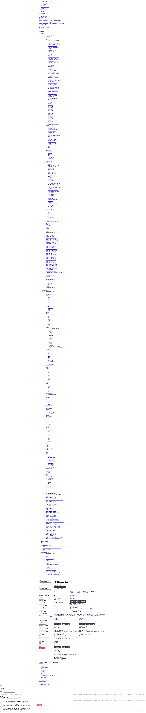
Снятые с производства (53, 91)
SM (48, 220)
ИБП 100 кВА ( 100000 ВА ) (52, 239)
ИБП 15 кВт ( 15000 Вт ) (51, 243)
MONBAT (48, 469)
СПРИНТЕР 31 (51, 194)
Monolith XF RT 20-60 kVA (53, 87)
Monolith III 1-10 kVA (52, 83)
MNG (49, 386)
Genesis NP (50, 465)
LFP (49, 297)
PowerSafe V (50, 459)
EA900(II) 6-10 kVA (52, 61)
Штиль (47, 210)
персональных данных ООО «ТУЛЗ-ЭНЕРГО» (112, 689)
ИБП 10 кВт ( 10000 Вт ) (51, 238)
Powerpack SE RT (52, 158)
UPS (49, 324)
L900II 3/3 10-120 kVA (53, 144)
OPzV (49, 380)
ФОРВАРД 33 (51, 168)
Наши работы (44, 4)
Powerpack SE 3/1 (52, 159)
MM (49, 384)
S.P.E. (44, 544)
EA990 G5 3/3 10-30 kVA (53, 40)
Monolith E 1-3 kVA (52, 76)
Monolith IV (50, 69)
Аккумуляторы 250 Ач (51, 534)
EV (48, 301)
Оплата (42, 11)
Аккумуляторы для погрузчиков (53, 513)
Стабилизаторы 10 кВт (51, 570)
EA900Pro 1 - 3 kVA (52, 48)
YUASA (47, 483)
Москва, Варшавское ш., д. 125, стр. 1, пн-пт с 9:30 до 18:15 (52, 23)
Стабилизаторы (44, 552)
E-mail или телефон (4, 697)
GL (48, 420)
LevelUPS (50, 153)
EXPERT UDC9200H (52, 95)
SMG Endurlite (51, 361)
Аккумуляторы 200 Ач (51, 501)
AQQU (47, 293)
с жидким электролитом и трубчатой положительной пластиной (63, 395)
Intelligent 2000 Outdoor (53, 70)
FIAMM (47, 352)
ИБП (42, 33)
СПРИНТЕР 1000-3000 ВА (53, 191)
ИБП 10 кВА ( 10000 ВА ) (51, 236)
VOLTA (47, 443)
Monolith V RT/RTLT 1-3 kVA (54, 80)
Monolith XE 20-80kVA (53, 90)
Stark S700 (50, 413)
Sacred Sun (48, 397)
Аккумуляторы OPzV (50, 507)
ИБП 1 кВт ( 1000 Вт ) (50, 235)
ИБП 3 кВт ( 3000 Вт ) (51, 253)
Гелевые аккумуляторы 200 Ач (53, 518)
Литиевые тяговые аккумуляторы (53, 520)
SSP (49, 401)
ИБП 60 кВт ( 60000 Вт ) (51, 265)
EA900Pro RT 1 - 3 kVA (53, 50)
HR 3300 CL (50, 107)
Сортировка (56, 590)
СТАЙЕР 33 (50, 202)
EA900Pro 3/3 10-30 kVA (53, 57)
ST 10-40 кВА (51, 217)
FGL (49, 354)
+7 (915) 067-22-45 (44, 680)
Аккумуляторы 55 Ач (50, 530)
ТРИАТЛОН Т (51, 180)
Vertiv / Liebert (49, 229)
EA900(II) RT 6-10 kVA (53, 58)
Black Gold (50, 308)
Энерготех (48, 561)
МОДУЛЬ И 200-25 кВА (53, 186)
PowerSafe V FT (51, 460)
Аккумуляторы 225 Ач (51, 502)
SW (48, 212)
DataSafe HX (50, 463)
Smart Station (51, 65)
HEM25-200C (51, 110)
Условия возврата (45, 7)
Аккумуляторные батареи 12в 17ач (53, 494)
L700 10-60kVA (51, 127)
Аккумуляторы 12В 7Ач (51, 498)
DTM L (51, 332)
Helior (47, 227)
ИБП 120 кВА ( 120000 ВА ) (52, 240)
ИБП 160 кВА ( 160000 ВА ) (52, 245)
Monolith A (50, 68)
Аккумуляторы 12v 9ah (51, 497)
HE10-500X (50, 106)
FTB (49, 404)
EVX (49, 323)
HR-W (51, 335)
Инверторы (43, 273)
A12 (48, 304)
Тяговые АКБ (48, 523)
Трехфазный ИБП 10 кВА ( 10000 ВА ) (54, 272)
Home (49, 55)
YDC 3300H (50, 102)
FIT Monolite (50, 358)
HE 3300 (50, 103)
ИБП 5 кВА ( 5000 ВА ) (51, 260)
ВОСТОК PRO (48, 486)
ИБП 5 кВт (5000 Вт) (50, 261)
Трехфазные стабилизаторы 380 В (53, 572)
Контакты (43, 8)
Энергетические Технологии (52, 221)
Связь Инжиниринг (50, 209)
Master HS (50, 120)
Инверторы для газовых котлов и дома (52, 548)
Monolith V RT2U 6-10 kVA (53, 81)
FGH (49, 356)
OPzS (49, 375)
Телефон (2, 688)
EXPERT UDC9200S (52, 94)
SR (48, 216)
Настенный (45, 613)
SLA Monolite (51, 364)
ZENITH (47, 485)
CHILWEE (48, 306)
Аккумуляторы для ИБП (51, 511)
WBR (47, 445)
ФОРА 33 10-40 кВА (52, 175)
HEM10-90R (50, 109)
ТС (48, 490)
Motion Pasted (51, 476)
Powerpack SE (51, 157)
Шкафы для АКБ (44, 541)
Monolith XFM (51, 66)
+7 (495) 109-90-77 (43, 677)
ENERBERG (48, 349)
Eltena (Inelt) (48, 63)
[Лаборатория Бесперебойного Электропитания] (50, 20)
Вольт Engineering (50, 559)
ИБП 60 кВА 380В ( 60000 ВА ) (52, 264)
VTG (49, 435)
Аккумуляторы (44, 290)
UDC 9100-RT (51, 96)
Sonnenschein (49, 408)
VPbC (49, 417)
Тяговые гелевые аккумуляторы (53, 527)
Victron (47, 231)
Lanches (47, 125)
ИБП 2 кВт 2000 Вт (50, 247)
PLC (49, 424)
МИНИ (49, 164)
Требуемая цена (3, 699)
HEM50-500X (51, 113)
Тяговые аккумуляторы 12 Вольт (53, 526)
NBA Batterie (48, 393)
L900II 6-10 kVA (51, 140)
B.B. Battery (48, 294)
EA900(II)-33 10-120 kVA (53, 59)
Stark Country (49, 161)
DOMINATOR (50, 283)
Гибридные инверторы (51, 288)
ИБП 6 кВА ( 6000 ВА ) (51, 262)
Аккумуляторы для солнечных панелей (54, 539)
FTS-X (51, 345)
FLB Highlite (50, 360)
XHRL (49, 320)
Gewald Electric (49, 225)
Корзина (40, 28)
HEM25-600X (51, 111)
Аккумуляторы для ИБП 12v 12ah (53, 512)
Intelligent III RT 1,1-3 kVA (53, 88)
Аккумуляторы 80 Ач (50, 505)
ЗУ (41, 542)
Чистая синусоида (46, 618)
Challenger (48, 36)
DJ (48, 372)
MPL (49, 391)
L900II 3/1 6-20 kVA (52, 143)
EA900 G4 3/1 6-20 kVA (53, 43)
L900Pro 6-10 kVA (52, 131)
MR (48, 387)
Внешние (44, 608)
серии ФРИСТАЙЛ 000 (53, 203)
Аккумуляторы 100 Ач (50, 496)
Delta (47, 37)
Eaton (47, 224)
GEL (51, 338)
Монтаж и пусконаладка (46, 3)
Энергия (47, 491)
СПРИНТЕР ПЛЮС (52, 197)
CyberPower (48, 223)
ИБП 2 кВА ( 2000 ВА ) (51, 246)
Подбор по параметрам (60, 586)
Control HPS (50, 114)
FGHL (49, 357)
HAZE (47, 367)
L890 (49, 138)
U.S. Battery (48, 482)
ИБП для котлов (47, 550)
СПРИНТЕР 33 (51, 195)
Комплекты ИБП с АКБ (46, 545)
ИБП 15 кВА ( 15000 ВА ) (51, 242)
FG (48, 353)
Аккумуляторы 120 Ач (50, 533)
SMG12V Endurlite (52, 363)
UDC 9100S (50, 121)
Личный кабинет (44, 5)
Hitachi (47, 228)
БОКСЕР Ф (50, 188)
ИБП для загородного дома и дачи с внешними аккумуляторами (58, 546)
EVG (49, 299)
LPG (49, 379)
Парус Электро (49, 448)
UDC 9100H (50, 122)
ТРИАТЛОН (50, 179)
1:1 (43, 597)
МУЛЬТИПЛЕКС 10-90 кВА (54, 181)
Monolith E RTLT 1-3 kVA (53, 77)
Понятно (39, 705)
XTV (49, 325)
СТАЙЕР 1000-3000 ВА (53, 199)
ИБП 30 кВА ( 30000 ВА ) (51, 254)
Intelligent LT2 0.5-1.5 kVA (53, 72)
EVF (49, 310)
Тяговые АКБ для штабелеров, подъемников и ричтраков (59, 524)
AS (48, 305)
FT (48, 376)
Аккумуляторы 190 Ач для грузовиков (54, 500)
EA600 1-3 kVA (51, 51)
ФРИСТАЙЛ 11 (51, 205)
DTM (51, 330)
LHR (49, 373)
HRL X (51, 336)
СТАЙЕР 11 (50, 198)
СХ (48, 489)
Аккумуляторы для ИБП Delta (57, 347)
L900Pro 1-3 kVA (51, 128)
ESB (46, 350)
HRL (49, 319)
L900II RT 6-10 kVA (52, 142)
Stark (47, 411)
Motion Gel (50, 480)
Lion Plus (50, 155)
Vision (47, 442)
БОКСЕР (50, 177)
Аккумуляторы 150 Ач (50, 528)
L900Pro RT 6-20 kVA (52, 132)
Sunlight (47, 471)
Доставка (43, 9)
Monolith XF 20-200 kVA (53, 85)
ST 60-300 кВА (51, 218)
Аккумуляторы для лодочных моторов (54, 537)
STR (49, 213)
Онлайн (44, 602)
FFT (49, 439)
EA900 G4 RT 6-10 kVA (53, 47)
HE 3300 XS (50, 105)
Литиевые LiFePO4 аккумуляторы (53, 535)
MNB (47, 383)
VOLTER (47, 567)
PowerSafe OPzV (51, 461)
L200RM (49, 146)
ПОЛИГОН (48, 560)
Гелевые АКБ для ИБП (51, 515)
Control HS (50, 116)
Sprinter (47, 409)
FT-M (51, 341)
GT (48, 438)
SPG (49, 400)
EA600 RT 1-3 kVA (52, 52)
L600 (49, 147)
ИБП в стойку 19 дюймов (51, 268)
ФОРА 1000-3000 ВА (52, 170)
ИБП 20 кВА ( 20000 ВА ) (51, 249)
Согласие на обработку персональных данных (11, 689)
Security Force (49, 405)
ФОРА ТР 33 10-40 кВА (53, 190)
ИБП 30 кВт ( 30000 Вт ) (51, 256)
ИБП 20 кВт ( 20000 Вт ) (51, 250)
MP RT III (50, 99)
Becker (47, 449)
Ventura (47, 427)
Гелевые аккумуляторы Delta (52, 519)
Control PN (50, 117)
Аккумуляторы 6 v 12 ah (51, 504)
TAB (46, 475)
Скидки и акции (44, 1)
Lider (47, 556)
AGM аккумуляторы (50, 509)
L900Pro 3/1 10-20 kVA (53, 133)
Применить (42, 648)
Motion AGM (50, 479)
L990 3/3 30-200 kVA (52, 136)
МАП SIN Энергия (49, 279)
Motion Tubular (51, 478)
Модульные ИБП (49, 269)
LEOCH (47, 368)
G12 (49, 302)
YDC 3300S (50, 101)
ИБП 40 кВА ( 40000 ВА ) (51, 258)
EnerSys (47, 456)
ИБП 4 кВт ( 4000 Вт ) (51, 257)
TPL (49, 321)
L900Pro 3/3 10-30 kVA (53, 139)
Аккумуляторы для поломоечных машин (55, 522)
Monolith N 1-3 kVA (52, 79)
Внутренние (45, 607)
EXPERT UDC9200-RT (52, 98)
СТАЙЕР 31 (50, 201)
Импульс (48, 162)
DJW (49, 371)
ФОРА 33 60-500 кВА (52, 176)
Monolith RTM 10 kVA (52, 84)
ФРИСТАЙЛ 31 (51, 206)
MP (48, 390)
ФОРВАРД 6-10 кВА (52, 166)
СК (48, 487)
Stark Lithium (51, 412)
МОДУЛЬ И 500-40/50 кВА (54, 187)
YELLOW (47, 446)
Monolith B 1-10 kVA (52, 74)
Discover (47, 454)
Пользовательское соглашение (48, 675)
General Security (49, 365)
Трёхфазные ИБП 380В (51, 271)
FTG (49, 378)
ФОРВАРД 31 (51, 169)
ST (48, 214)
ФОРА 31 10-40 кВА (52, 173)
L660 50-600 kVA (52, 149)
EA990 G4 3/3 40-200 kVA (54, 42)
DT (50, 331)
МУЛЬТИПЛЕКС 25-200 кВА (54, 183)
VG (48, 437)
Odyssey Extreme (51, 457)
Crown (47, 450)
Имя (1, 687)
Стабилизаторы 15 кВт (51, 571)
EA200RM (50, 54)
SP (48, 398)
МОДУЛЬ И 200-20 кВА (53, 184)
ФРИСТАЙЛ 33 (51, 207)
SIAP (47, 406)
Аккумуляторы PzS (50, 508)
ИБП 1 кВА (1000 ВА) (50, 234)
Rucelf (47, 474)
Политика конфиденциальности (48, 673)
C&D (47, 452)
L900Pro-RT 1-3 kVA (52, 129)
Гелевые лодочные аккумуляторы (53, 538)
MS (48, 389)
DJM (49, 369)
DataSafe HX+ (51, 464)
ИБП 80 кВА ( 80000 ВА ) (51, 266)
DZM (49, 309)
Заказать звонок (42, 13)
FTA (49, 402)
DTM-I (51, 343)
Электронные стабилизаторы (52, 574)
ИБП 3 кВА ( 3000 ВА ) (51, 251)
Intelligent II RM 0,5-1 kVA (53, 73)
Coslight (47, 312)
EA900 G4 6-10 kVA (52, 46)
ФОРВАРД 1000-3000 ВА (53, 165)
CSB (46, 313)
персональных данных (140, 689)
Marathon (48, 382)
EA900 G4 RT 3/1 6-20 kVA (54, 44)
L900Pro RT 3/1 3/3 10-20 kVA (54, 135)
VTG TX (49, 441)
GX (50, 339)
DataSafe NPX (51, 467)
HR (48, 317)
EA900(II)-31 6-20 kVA (53, 62)
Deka (47, 453)
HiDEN (47, 92)
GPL (49, 316)
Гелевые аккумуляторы (53, 394)
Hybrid (49, 282)
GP (48, 314)
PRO (49, 280)
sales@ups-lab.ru (42, 678)
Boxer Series (50, 151)
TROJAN (47, 415)
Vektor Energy (49, 416)
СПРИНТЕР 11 (51, 192)
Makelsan (48, 150)
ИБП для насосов (47, 549)
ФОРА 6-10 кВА (51, 172)
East (47, 39)
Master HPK (50, 118)
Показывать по (57, 660)
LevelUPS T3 (50, 154)
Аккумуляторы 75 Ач (50, 531)
